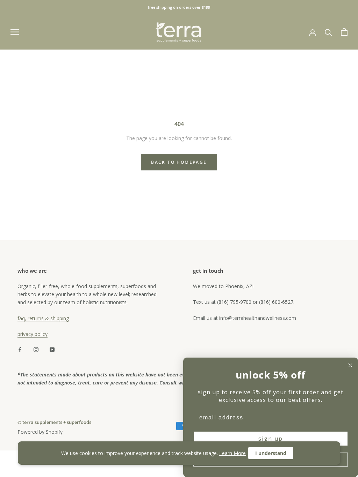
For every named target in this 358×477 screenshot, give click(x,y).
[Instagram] (36, 349)
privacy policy (32, 334)
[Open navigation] (14, 32)
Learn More (232, 453)
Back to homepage (179, 162)
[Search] (328, 32)
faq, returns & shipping (43, 318)
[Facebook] (19, 349)
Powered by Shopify (40, 431)
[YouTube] (52, 349)
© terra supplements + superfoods (54, 422)
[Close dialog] (350, 365)
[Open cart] (344, 32)
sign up (270, 438)
